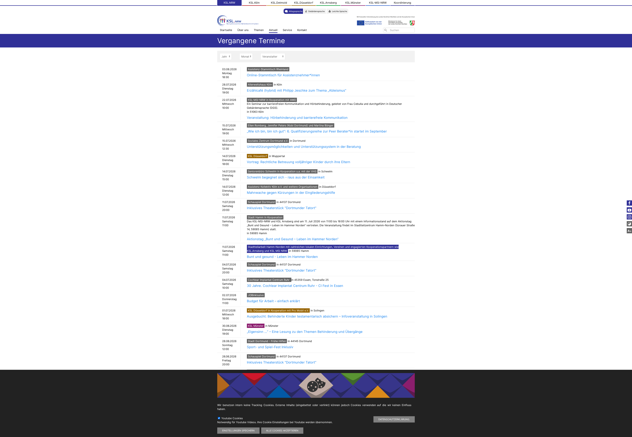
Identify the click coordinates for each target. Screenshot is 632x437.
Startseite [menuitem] (226, 30)
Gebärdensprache (316, 11)
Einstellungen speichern (238, 430)
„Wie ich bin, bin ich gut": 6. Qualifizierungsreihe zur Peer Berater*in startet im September (317, 131)
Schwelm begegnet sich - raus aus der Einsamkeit (286, 177)
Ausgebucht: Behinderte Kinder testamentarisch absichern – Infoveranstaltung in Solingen (317, 316)
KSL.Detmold (279, 2)
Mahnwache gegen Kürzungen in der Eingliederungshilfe (291, 193)
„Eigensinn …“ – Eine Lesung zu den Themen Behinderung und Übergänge (305, 332)
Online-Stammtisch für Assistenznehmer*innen (283, 75)
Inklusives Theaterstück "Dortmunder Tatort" (281, 208)
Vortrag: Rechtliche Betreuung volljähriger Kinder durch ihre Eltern (298, 162)
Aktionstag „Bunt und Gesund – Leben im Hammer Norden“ (293, 239)
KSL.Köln (254, 2)
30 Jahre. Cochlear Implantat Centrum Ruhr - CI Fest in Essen (295, 286)
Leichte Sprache (339, 11)
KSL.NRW (229, 2)
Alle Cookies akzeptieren (282, 430)
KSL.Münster (353, 2)
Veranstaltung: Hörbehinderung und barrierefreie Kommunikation (297, 118)
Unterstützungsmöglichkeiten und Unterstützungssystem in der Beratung (304, 147)
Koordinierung (402, 2)
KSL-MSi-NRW (378, 2)
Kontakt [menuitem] (302, 30)
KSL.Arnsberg (328, 2)
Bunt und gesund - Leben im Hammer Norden (282, 257)
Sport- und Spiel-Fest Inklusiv (270, 347)
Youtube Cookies (232, 418)
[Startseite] (238, 20)
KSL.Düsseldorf (303, 2)
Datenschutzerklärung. (394, 419)
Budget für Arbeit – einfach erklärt (273, 301)
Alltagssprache (296, 11)
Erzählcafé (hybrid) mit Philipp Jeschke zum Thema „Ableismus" (296, 90)
